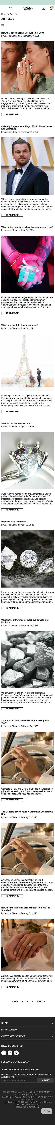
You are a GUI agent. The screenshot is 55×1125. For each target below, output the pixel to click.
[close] (52, 2)
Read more (12, 114)
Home (4, 14)
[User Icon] (43, 8)
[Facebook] (3, 1053)
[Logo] (27, 8)
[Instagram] (10, 1053)
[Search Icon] (10, 8)
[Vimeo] (16, 1053)
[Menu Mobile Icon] (3, 8)
